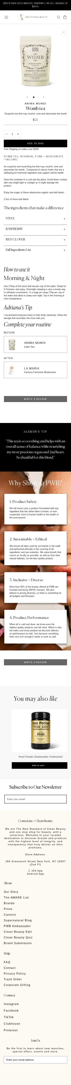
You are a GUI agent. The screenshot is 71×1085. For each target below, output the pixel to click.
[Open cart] (64, 17)
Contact (10, 967)
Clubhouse (12, 1023)
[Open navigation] (6, 17)
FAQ (7, 962)
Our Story (11, 891)
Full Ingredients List (18, 250)
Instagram (11, 1004)
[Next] (43, 97)
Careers (10, 914)
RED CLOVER (15, 239)
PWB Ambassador (17, 926)
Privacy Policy (15, 973)
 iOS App (35, 870)
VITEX (10, 218)
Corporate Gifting (17, 985)
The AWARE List (16, 897)
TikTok (9, 1017)
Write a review (35, 399)
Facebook (11, 1010)
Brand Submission (18, 943)
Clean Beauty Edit (18, 931)
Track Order (13, 979)
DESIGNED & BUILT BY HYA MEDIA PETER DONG (28, 1071)
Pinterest (11, 1030)
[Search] (58, 17)
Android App (35, 873)
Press (8, 908)
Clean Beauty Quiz (18, 937)
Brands (9, 903)
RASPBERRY (14, 229)
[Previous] (27, 97)
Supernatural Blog (18, 920)
